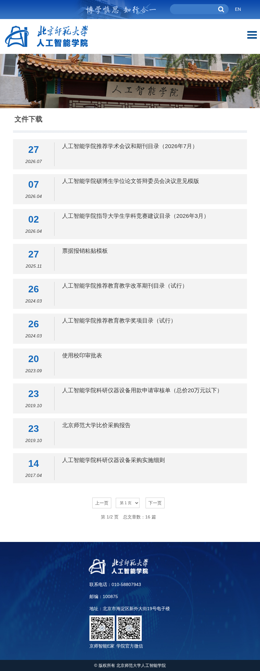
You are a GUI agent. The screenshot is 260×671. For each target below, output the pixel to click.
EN (238, 9)
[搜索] (221, 9)
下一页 (155, 502)
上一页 (101, 502)
